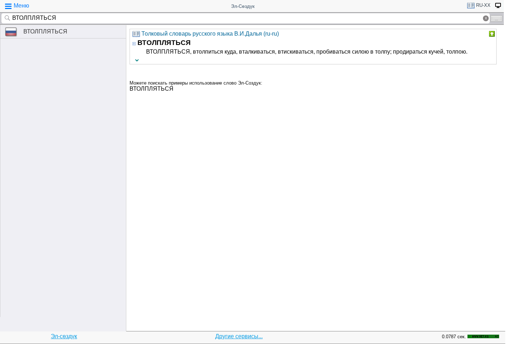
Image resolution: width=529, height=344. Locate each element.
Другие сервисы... (239, 336)
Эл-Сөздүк (243, 6)
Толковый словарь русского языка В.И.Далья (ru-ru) (210, 34)
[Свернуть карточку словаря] (491, 33)
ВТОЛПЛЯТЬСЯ (45, 31)
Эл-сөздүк (64, 336)
